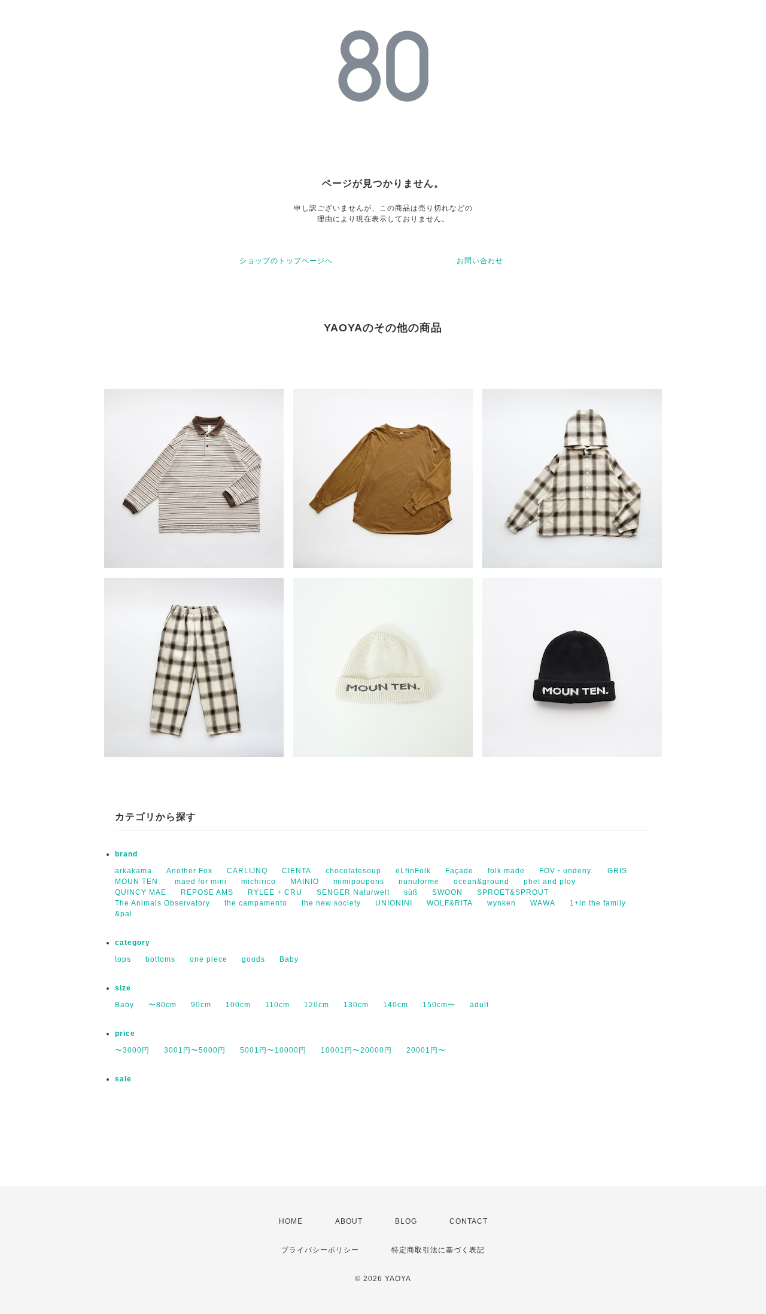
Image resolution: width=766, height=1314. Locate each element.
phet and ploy (550, 881)
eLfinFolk (413, 871)
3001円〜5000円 (195, 1050)
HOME (291, 1221)
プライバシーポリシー (320, 1250)
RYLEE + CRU (275, 892)
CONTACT (468, 1221)
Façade (459, 871)
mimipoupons (358, 881)
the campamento (255, 903)
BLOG (406, 1221)
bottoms (160, 959)
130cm (356, 1005)
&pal (123, 914)
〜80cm (162, 1005)
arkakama (133, 871)
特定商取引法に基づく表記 (438, 1250)
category (132, 942)
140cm (395, 1005)
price (125, 1033)
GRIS (617, 871)
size (123, 988)
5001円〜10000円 (273, 1050)
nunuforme (419, 881)
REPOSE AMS (207, 892)
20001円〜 (426, 1050)
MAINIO (304, 881)
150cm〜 (438, 1005)
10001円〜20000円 (356, 1050)
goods (253, 959)
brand (126, 854)
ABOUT (349, 1221)
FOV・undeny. (566, 871)
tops (123, 959)
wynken (501, 903)
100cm (238, 1005)
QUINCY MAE (140, 892)
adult (479, 1005)
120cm (316, 1005)
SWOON (447, 892)
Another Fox (189, 871)
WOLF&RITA (450, 903)
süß (411, 892)
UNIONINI (393, 903)
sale (123, 1079)
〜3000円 (132, 1050)
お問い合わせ (480, 261)
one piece (208, 959)
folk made (506, 871)
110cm (277, 1005)
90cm (201, 1005)
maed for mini (201, 881)
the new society (331, 903)
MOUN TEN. (137, 881)
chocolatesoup (353, 871)
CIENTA (296, 871)
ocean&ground (481, 881)
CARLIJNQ (247, 871)
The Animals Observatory (162, 903)
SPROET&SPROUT (513, 892)
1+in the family (598, 903)
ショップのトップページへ (286, 261)
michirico (258, 881)
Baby (289, 959)
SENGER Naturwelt (353, 892)
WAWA (542, 903)
